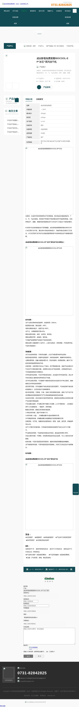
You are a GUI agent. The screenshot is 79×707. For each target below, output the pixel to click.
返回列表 (51, 570)
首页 (34, 46)
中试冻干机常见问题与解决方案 (13, 128)
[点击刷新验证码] (33, 648)
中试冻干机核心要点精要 (13, 124)
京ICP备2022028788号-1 (68, 691)
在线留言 (59, 11)
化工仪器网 (34, 695)
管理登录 (43, 695)
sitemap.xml (51, 695)
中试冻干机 (70, 46)
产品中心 (24, 11)
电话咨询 (75, 492)
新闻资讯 (33, 11)
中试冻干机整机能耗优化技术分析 (13, 120)
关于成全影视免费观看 (15, 17)
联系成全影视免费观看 (68, 17)
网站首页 (7, 11)
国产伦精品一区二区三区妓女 (55, 46)
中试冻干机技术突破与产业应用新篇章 (13, 132)
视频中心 (50, 11)
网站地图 (2, 706)
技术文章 (42, 11)
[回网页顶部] (76, 486)
